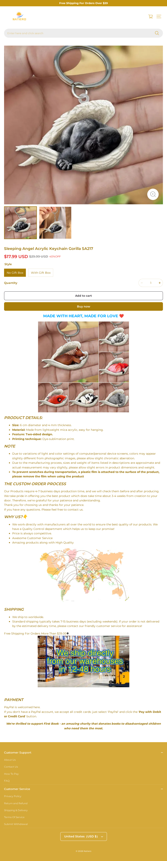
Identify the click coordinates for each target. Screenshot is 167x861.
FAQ (7, 780)
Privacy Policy (12, 796)
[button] (159, 16)
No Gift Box (15, 273)
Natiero (87, 851)
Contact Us (11, 766)
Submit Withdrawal (16, 824)
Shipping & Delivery (16, 810)
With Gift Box (41, 273)
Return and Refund (15, 803)
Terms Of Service (14, 817)
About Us (10, 759)
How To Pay (11, 773)
